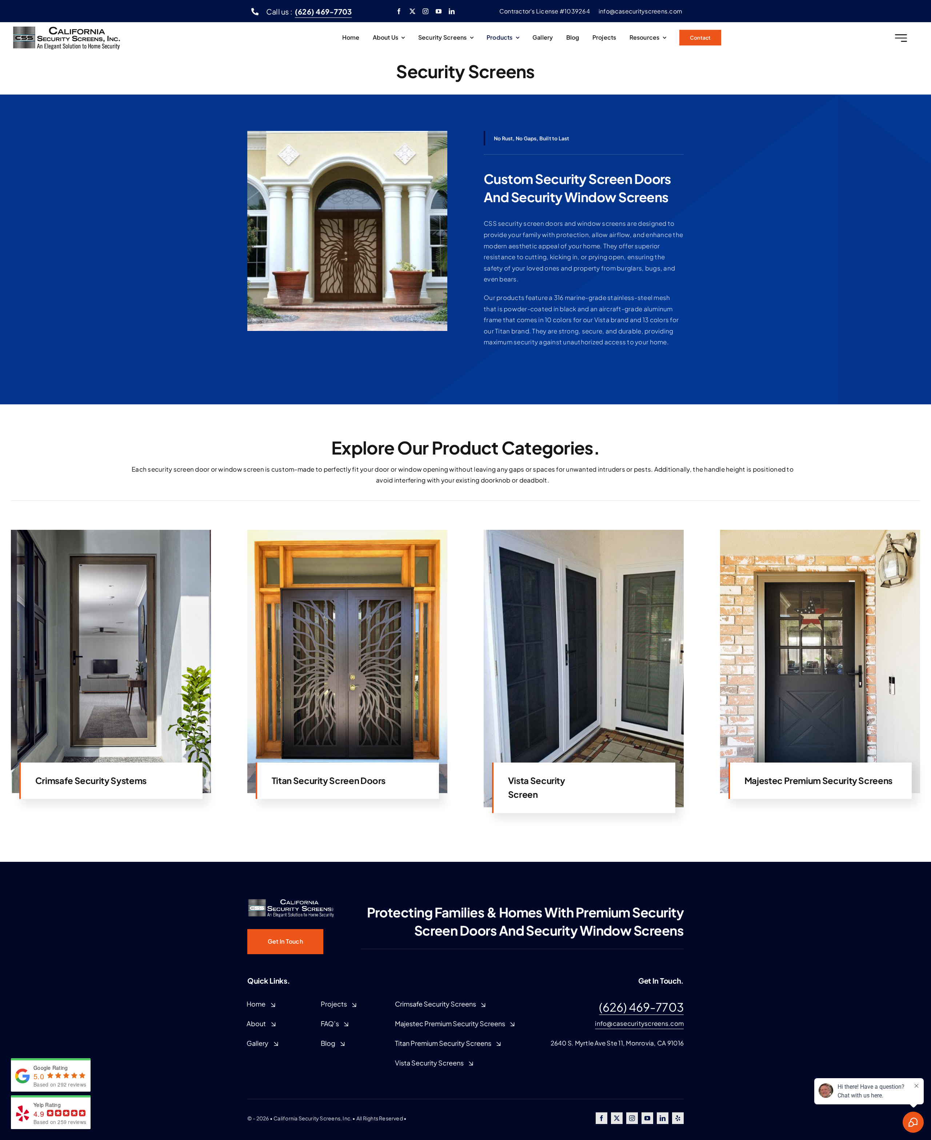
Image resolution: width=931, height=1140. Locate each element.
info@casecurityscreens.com (639, 1023)
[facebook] (399, 11)
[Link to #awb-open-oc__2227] (901, 38)
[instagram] (425, 11)
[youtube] (438, 11)
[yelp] (678, 1118)
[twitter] (412, 11)
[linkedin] (452, 11)
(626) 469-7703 (641, 1007)
